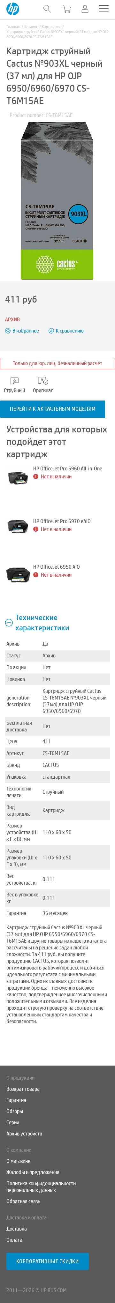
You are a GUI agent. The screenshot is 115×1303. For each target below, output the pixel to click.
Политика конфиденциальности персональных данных (41, 1187)
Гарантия (16, 1100)
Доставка (16, 1228)
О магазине (18, 1161)
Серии (12, 1122)
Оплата (14, 1240)
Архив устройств (24, 1133)
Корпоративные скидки (47, 1261)
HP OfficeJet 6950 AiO (56, 567)
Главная (13, 26)
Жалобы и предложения (32, 1172)
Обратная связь (23, 1201)
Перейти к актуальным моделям (52, 409)
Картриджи (51, 26)
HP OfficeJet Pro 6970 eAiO (62, 521)
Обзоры (14, 1111)
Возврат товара (23, 1089)
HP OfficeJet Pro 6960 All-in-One (67, 468)
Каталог (30, 26)
